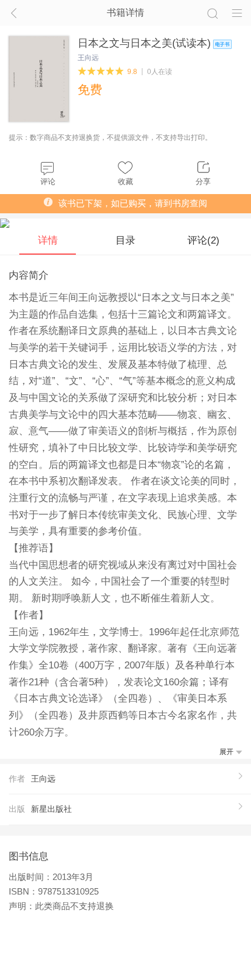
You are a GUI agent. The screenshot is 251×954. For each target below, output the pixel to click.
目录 (125, 240)
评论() (203, 240)
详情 (48, 240)
